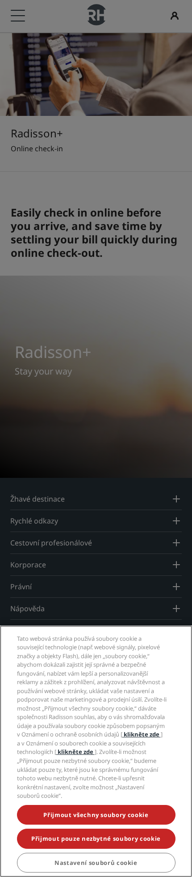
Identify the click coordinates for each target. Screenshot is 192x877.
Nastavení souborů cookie (96, 863)
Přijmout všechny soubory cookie (95, 815)
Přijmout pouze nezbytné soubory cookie (96, 838)
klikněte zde (141, 734)
